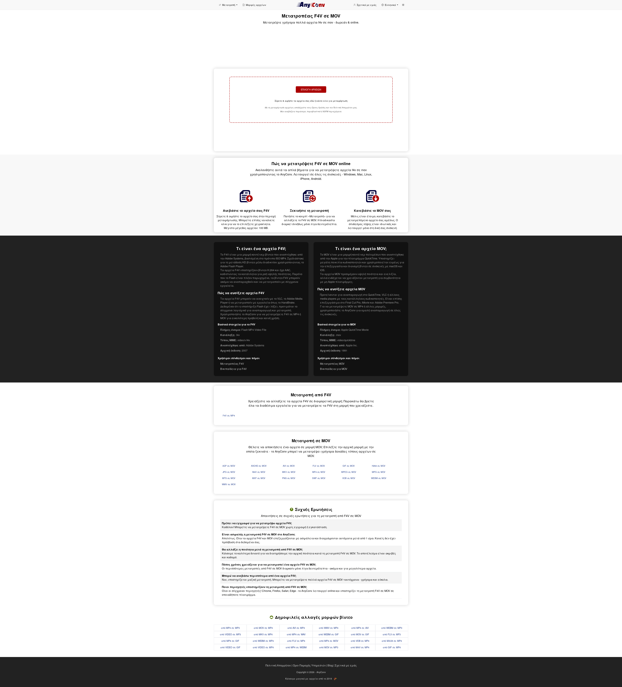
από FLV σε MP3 (392, 634)
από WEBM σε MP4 (263, 640)
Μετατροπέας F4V (232, 363)
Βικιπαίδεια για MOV (333, 369)
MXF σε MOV (258, 478)
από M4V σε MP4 (360, 647)
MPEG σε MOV (348, 471)
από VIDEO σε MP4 (263, 647)
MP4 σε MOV (318, 471)
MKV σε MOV (288, 471)
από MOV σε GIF (360, 634)
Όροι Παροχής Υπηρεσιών (309, 665)
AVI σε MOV (289, 465)
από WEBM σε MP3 (391, 627)
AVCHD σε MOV (259, 465)
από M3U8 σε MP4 (392, 640)
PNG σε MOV (288, 478)
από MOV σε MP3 (328, 647)
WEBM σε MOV (378, 478)
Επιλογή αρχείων (311, 89)
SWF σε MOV (318, 478)
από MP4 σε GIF (230, 640)
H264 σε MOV (378, 465)
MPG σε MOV (378, 471)
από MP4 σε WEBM (296, 647)
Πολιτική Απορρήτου (278, 665)
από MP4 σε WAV (296, 634)
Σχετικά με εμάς (346, 665)
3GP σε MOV (228, 465)
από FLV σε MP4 (296, 640)
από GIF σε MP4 (392, 647)
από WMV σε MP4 (328, 627)
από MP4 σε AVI (360, 627)
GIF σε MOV (349, 465)
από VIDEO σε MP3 (230, 634)
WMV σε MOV (229, 484)
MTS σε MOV (228, 478)
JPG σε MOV (229, 471)
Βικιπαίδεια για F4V (233, 369)
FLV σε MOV (319, 465)
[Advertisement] (311, 136)
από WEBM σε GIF (328, 634)
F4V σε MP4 (229, 415)
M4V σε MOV (258, 471)
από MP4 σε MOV (328, 640)
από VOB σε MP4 (360, 640)
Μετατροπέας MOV (332, 363)
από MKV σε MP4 (263, 634)
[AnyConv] (311, 5)
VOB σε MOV (348, 478)
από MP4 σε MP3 (230, 627)
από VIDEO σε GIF (230, 647)
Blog (330, 665)
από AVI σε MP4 (296, 627)
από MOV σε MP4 (263, 627)
